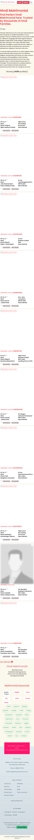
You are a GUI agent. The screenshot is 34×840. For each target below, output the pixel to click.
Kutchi (27, 732)
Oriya (17, 719)
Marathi (5, 710)
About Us (6, 786)
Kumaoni (19, 732)
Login (19, 2)
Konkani (23, 736)
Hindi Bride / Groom (13, 122)
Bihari (27, 715)
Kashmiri (18, 723)
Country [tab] (27, 698)
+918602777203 (19, 768)
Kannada (19, 715)
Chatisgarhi (9, 732)
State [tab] (17, 698)
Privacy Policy (8, 792)
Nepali (10, 736)
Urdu (20, 727)
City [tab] (6, 698)
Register (26, 2)
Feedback (20, 783)
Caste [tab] (28, 692)
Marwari (6, 727)
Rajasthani (9, 719)
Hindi (8, 706)
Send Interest (6, 130)
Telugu (28, 710)
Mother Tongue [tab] (6, 693)
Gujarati (16, 706)
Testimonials (8, 789)
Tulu (16, 736)
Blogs (18, 789)
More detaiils (15, 130)
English (26, 723)
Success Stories (8, 795)
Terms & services (22, 792)
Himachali (9, 723)
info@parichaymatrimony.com (19, 771)
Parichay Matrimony (16, 801)
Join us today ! (22, 827)
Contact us (7, 783)
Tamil (21, 710)
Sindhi (14, 727)
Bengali (24, 706)
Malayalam (9, 715)
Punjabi (13, 710)
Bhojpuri (28, 727)
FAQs (18, 786)
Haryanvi (25, 719)
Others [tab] (6, 702)
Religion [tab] (17, 692)
